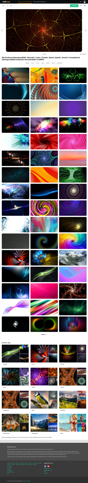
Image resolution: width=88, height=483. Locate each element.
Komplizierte (59, 63)
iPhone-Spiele (9, 467)
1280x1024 (31, 463)
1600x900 (22, 463)
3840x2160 (17, 463)
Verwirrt (53, 63)
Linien (32, 63)
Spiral (42, 63)
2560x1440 (26, 463)
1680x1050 (17, 464)
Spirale (47, 63)
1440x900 (13, 464)
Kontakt (45, 471)
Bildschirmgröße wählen (48, 470)
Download (74, 5)
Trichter (37, 63)
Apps (8, 473)
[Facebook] (45, 467)
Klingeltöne (9, 469)
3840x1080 (9, 464)
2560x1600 (35, 464)
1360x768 (30, 464)
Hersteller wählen (47, 468)
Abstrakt (27, 63)
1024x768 (26, 464)
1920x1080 (9, 463)
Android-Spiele (9, 466)
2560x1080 (39, 463)
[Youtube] (48, 467)
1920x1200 (22, 464)
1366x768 (13, 463)
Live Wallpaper (9, 470)
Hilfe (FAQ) (46, 473)
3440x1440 (35, 463)
